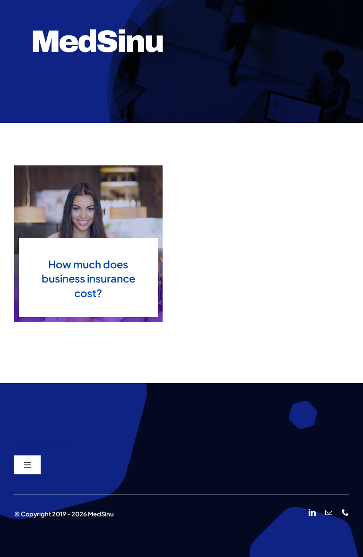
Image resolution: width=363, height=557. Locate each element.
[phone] (345, 512)
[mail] (328, 512)
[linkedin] (312, 512)
